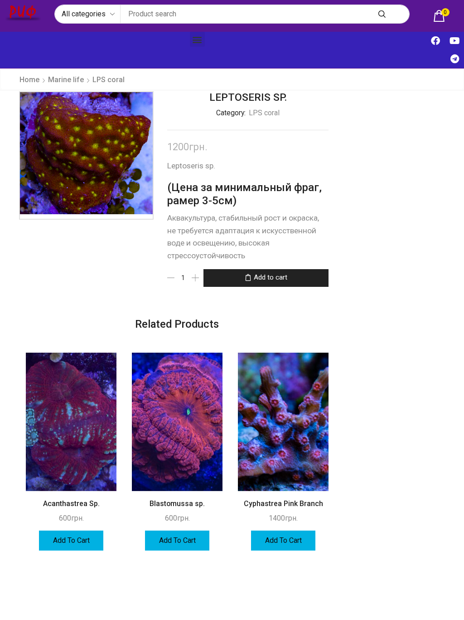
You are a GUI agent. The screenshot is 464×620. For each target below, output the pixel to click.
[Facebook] (435, 41)
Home (29, 79)
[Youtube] (455, 41)
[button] (441, 16)
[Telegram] (455, 59)
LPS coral (108, 79)
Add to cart (270, 277)
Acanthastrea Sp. (71, 503)
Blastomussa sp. (177, 503)
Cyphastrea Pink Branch (283, 503)
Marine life (66, 79)
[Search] (382, 14)
